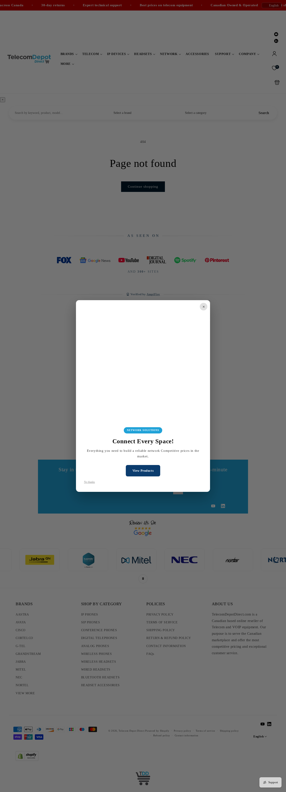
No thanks (89, 482)
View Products (143, 470)
